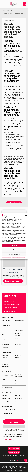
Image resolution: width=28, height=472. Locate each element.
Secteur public (6, 344)
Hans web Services (7, 387)
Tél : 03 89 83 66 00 (12, 460)
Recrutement (7, 414)
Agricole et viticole (7, 329)
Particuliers (5, 347)
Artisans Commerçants (19, 329)
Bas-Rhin (17, 395)
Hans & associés (7, 317)
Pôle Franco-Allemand (5, 356)
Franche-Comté (6, 398)
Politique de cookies (6, 257)
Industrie (4, 334)
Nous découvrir (6, 320)
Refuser (14, 250)
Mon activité (6, 325)
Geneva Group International (5, 365)
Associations (18, 344)
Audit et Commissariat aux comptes (7, 382)
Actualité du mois (8, 409)
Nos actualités (5, 10)
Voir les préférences (14, 254)
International (7, 353)
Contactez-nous (14, 452)
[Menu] (2, 4)
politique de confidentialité (13, 275)
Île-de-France (19, 398)
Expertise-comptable (7, 375)
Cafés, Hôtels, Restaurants (19, 340)
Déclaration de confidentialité (18, 257)
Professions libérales (18, 334)
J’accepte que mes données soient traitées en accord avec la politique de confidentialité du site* (15, 271)
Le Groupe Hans (19, 320)
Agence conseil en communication (13, 467)
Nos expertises (7, 371)
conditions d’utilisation (10, 277)
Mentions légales (10, 469)
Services (4, 340)
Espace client (14, 448)
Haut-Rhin (4, 395)
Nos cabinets (6, 392)
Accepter (14, 245)
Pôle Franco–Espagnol (19, 356)
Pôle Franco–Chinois (7, 361)
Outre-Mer (18, 402)
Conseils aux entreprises (18, 375)
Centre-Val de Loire (7, 402)
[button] (25, 215)
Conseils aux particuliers (18, 382)
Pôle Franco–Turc (20, 361)
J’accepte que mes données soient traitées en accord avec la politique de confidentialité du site (15, 431)
